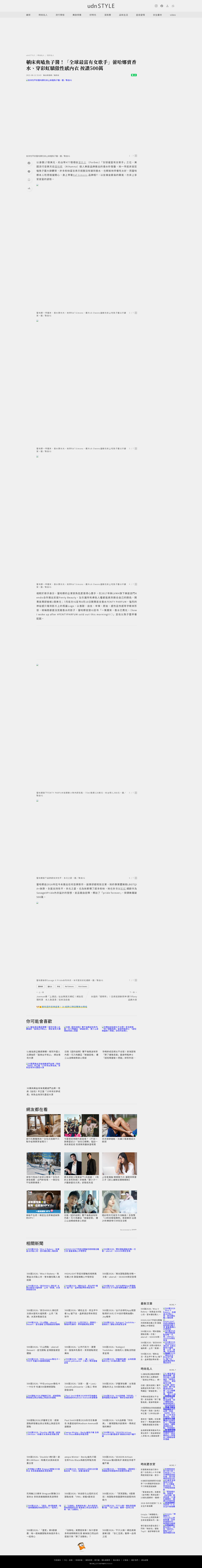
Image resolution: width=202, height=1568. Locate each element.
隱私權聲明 (105, 1560)
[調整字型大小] (29, 188)
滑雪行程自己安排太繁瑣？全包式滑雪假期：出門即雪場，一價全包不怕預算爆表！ (43, 1180)
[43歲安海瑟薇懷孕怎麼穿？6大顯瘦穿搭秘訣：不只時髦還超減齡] (169, 1483)
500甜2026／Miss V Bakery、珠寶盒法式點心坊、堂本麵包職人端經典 (43, 1276)
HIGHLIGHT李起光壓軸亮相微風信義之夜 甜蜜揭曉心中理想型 (81, 1275)
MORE (172, 1304)
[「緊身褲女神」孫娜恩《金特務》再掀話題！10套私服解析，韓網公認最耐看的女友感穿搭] (169, 1494)
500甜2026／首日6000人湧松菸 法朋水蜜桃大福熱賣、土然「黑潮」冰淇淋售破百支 (43, 1313)
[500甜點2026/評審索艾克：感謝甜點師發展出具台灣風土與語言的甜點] (43, 1406)
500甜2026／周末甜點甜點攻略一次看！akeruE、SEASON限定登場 (119, 1275)
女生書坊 (157, 14)
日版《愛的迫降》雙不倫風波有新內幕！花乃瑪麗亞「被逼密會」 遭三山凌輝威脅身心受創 (81, 1054)
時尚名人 (43, 14)
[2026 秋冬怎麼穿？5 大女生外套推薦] (169, 1506)
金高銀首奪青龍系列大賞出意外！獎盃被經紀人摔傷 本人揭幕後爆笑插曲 (151, 1434)
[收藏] (29, 180)
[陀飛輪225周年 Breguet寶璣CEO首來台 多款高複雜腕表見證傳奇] (43, 1479)
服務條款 (88, 1560)
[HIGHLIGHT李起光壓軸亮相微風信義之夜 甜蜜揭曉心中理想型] (81, 1260)
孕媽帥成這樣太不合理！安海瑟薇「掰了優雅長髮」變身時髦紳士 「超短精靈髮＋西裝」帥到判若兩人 (119, 1056)
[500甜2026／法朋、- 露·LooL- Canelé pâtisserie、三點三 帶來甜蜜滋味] (81, 1369)
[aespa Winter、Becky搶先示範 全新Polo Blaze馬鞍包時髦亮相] (81, 1443)
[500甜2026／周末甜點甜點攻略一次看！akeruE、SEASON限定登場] (119, 1260)
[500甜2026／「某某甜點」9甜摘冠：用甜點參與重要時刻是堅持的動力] (119, 1479)
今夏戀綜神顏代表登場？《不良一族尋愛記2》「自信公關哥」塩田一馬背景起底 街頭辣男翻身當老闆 (81, 1141)
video (173, 14)
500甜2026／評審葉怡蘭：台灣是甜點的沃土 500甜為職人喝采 (119, 1385)
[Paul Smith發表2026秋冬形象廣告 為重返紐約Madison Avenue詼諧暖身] (81, 1406)
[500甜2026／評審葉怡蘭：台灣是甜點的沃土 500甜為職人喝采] (119, 1369)
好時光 (93, 14)
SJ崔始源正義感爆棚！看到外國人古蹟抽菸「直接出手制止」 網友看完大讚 (44, 1054)
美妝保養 (77, 14)
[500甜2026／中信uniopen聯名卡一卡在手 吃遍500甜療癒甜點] (43, 1369)
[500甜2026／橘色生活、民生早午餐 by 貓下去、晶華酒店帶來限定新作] (81, 1296)
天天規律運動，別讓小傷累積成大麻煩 (118, 1140)
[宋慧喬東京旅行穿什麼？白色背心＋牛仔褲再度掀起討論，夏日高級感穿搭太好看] (169, 1472)
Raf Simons (69, 986)
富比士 (50, 986)
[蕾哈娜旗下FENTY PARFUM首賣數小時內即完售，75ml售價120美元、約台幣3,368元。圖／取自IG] (86, 727)
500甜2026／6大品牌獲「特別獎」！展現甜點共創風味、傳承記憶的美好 (119, 1423)
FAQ (65, 1560)
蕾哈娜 (40, 986)
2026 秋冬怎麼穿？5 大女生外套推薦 (151, 1504)
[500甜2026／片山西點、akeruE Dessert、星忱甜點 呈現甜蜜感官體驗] (43, 1333)
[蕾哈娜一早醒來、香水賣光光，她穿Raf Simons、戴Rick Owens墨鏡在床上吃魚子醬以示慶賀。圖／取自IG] (86, 247)
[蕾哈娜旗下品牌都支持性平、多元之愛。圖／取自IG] (86, 837)
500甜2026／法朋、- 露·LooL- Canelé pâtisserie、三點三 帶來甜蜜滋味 (81, 1386)
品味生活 (123, 14)
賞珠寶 (107, 14)
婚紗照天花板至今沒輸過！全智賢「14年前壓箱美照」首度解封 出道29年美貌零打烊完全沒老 (119, 1218)
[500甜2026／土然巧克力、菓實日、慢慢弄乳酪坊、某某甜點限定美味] (81, 1333)
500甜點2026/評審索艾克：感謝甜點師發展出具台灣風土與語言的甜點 (43, 1423)
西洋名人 (50, 55)
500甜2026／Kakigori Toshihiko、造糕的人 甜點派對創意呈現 (119, 1350)
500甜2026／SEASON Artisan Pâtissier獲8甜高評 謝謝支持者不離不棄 (119, 1460)
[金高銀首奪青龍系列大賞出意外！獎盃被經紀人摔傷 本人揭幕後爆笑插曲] (169, 1433)
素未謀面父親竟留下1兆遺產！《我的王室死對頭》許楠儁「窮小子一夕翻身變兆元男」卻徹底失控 (81, 1180)
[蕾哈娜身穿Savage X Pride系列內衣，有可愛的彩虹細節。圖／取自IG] (86, 939)
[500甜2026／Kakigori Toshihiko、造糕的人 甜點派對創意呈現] (119, 1333)
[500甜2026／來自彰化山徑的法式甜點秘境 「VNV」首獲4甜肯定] (81, 1479)
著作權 (97, 1560)
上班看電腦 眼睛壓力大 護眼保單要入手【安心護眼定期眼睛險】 (119, 1178)
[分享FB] (29, 163)
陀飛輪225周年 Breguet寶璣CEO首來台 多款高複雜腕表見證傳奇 (43, 1495)
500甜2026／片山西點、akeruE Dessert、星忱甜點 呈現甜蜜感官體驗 (43, 1350)
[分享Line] (29, 171)
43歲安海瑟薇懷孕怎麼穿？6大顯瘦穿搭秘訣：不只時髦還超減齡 (151, 1483)
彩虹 (58, 986)
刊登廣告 (57, 1560)
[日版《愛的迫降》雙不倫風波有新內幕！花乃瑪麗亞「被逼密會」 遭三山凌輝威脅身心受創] (81, 1037)
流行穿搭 (60, 14)
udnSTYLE (30, 55)
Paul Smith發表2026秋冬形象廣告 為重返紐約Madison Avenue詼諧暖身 (81, 1423)
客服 (71, 1560)
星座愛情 (140, 14)
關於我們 (134, 1560)
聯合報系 (116, 1560)
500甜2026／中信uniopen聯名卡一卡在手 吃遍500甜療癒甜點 (43, 1385)
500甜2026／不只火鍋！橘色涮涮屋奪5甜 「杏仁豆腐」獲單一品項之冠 (119, 1533)
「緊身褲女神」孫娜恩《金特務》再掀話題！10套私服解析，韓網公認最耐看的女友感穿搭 (151, 1496)
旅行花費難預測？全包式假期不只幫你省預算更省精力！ (43, 1140)
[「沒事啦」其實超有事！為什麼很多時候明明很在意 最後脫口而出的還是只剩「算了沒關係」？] (81, 1516)
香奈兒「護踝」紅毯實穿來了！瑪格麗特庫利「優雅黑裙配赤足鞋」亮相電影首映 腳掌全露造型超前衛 (151, 1425)
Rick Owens (83, 986)
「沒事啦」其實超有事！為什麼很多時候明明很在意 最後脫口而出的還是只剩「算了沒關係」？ (81, 1533)
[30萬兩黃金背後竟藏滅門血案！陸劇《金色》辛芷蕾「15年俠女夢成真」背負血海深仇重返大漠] (43, 1074)
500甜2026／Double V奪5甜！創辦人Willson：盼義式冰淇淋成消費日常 (43, 1460)
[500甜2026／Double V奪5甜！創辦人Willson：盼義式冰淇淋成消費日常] (43, 1443)
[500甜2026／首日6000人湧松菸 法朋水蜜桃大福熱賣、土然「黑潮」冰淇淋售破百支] (43, 1296)
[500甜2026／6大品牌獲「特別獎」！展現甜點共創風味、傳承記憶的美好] (119, 1406)
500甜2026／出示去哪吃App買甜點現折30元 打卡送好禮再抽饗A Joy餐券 (119, 1313)
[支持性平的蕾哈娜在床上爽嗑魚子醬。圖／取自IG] (81, 116)
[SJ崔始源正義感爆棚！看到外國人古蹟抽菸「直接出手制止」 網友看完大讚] (43, 1037)
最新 (28, 14)
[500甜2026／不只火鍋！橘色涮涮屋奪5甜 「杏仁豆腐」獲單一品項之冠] (119, 1516)
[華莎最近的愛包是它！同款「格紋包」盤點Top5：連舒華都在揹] (169, 1528)
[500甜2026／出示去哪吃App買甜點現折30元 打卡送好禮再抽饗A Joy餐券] (119, 1296)
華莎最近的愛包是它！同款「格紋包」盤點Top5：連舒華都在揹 (151, 1528)
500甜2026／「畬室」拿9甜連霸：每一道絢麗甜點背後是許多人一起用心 (43, 1533)
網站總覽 (144, 1560)
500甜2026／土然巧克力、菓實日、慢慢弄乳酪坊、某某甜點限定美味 (81, 1350)
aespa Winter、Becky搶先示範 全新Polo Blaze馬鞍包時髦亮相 (80, 1458)
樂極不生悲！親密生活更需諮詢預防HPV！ (43, 1216)
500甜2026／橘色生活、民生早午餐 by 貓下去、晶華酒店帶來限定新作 (81, 1313)
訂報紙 (125, 1560)
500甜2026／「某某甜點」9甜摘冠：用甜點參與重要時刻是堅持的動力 (119, 1496)
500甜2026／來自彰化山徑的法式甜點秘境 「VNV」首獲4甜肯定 (81, 1495)
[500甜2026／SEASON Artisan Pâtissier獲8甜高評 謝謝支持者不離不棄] (119, 1443)
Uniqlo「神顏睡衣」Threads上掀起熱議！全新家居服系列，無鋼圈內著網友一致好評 (151, 1518)
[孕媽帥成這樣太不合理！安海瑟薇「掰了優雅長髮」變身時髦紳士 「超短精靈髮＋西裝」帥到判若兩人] (119, 1037)
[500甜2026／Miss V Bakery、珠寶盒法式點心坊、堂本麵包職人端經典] (43, 1260)
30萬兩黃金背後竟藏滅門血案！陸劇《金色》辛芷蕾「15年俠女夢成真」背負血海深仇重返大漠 (43, 1091)
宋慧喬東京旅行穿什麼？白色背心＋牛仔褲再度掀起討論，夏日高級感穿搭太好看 (151, 1473)
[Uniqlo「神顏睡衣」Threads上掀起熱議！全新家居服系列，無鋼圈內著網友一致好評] (169, 1517)
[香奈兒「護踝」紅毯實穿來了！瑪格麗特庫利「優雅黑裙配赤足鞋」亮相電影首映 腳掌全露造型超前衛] (169, 1422)
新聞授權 (79, 1560)
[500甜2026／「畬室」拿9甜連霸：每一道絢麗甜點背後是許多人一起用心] (43, 1516)
